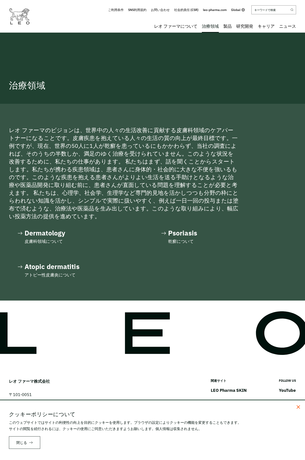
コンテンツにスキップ (152, 3)
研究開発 (244, 26)
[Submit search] (292, 9)
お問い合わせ (160, 10)
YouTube (287, 390)
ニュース (287, 26)
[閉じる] (298, 407)
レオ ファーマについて (175, 26)
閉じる (21, 442)
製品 (227, 26)
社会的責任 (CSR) (186, 10)
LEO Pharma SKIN (229, 390)
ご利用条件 (116, 10)
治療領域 (210, 26)
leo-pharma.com (215, 10)
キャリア (266, 26)
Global (235, 10)
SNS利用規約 (137, 10)
